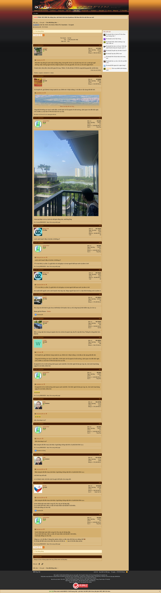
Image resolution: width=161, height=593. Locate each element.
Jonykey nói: (39, 60)
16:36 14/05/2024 (38, 225)
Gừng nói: (39, 438)
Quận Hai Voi (98, 492)
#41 (100, 45)
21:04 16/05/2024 (38, 318)
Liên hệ (96, 572)
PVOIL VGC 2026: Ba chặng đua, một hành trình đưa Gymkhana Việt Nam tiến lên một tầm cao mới (66, 17)
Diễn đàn (76, 10)
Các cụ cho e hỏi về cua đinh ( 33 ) (116, 61)
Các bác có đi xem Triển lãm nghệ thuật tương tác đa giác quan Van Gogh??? (116, 47)
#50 (100, 369)
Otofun (49, 311)
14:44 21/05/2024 (38, 423)
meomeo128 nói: (40, 284)
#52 (100, 423)
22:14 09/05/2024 (38, 76)
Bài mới (68, 10)
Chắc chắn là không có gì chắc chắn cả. (115, 42)
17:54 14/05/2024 (38, 294)
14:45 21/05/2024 (38, 454)
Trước (35, 35)
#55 (100, 514)
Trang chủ (61, 10)
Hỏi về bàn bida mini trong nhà (115, 57)
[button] (72, 10)
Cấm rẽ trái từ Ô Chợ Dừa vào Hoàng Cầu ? (115, 35)
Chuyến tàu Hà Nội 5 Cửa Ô (116, 50)
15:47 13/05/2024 (38, 118)
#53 (100, 454)
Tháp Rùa (98, 127)
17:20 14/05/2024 (38, 269)
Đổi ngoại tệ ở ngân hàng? (116, 65)
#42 (100, 76)
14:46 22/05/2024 (38, 514)
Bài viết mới (107, 31)
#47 (100, 294)
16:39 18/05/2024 (38, 337)
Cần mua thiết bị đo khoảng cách (116, 69)
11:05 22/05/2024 (38, 482)
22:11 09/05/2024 (38, 45)
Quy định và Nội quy (104, 572)
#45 (100, 242)
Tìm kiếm (35, 13)
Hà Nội (99, 327)
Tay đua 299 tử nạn (114, 53)
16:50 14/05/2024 (38, 242)
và (41, 450)
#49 (100, 337)
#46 (100, 269)
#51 (100, 399)
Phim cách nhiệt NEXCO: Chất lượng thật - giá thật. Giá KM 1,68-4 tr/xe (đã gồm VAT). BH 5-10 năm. (82, 591)
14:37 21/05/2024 (38, 399)
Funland (93, 10)
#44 (100, 225)
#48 (100, 318)
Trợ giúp (113, 572)
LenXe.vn (53, 10)
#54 (100, 482)
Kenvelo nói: (39, 529)
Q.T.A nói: (39, 352)
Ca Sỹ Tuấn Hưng (113, 38)
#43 (100, 118)
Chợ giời (101, 10)
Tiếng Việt (37, 572)
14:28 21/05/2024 (38, 369)
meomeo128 (37, 27)
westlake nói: (39, 384)
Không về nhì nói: (41, 257)
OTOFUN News (121, 572)
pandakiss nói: (40, 93)
